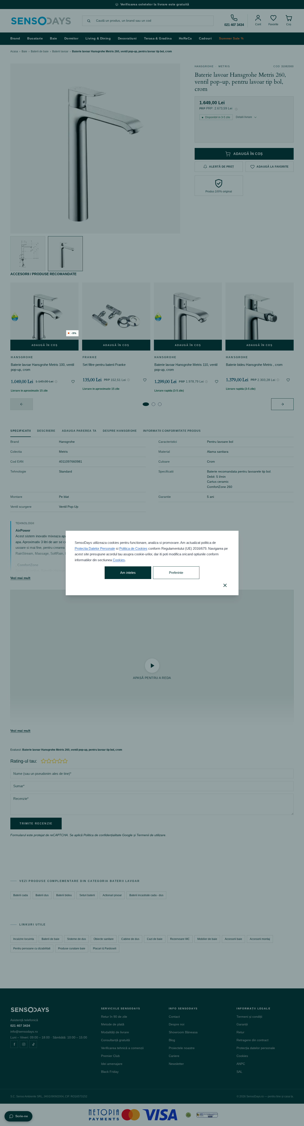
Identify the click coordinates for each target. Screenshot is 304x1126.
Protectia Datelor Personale (95, 548)
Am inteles (128, 573)
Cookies (119, 560)
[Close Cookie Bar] (225, 585)
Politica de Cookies (133, 548)
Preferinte (176, 573)
